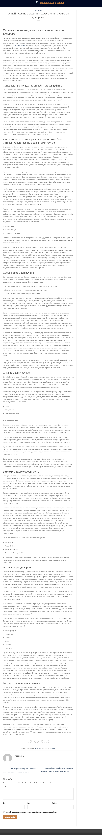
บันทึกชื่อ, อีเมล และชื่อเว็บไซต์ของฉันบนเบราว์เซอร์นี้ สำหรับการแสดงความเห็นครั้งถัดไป (31, 812)
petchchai (46, 23)
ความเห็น (6, 786)
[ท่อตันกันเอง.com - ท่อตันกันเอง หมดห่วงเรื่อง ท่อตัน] (51, 3)
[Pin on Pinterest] (40, 741)
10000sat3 (38, 10)
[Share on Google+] (43, 741)
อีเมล (29, 803)
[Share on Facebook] (29, 741)
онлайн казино (20, 46)
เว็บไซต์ (54, 803)
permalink (52, 748)
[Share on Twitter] (33, 741)
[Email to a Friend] (36, 741)
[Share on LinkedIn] (47, 741)
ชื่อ (4, 803)
